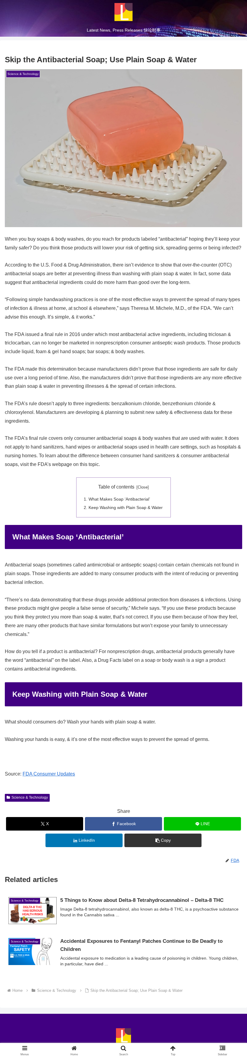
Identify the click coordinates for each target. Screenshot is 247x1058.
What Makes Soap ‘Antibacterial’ (119, 499)
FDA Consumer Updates (49, 773)
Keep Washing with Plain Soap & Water (126, 507)
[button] (228, 840)
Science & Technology (29, 797)
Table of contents (116, 486)
